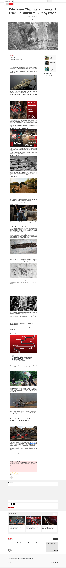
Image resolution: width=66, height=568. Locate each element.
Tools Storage (9, 549)
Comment (9, 485)
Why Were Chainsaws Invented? (15, 61)
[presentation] (54, 514)
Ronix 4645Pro (32, 443)
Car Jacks (9, 551)
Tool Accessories (9, 548)
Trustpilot (1, 567)
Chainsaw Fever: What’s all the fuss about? (16, 59)
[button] (57, 1)
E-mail (47, 547)
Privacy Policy (9, 562)
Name (9, 501)
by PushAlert (6, 4)
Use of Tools (11, 55)
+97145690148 (15, 558)
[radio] (11, 473)
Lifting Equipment (10, 550)
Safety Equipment (10, 547)
